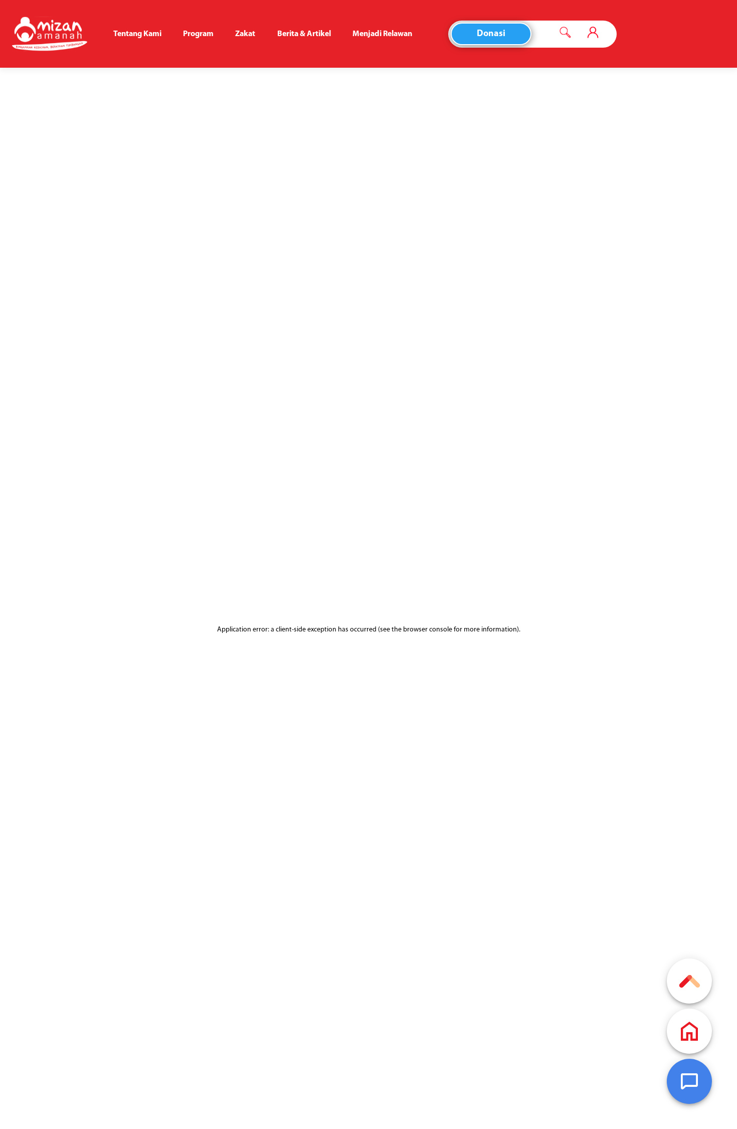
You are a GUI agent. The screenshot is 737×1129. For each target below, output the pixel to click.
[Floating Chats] (689, 1081)
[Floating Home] (689, 1031)
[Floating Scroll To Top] (689, 981)
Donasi (491, 34)
